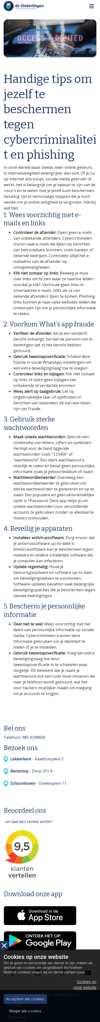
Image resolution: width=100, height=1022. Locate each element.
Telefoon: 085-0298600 (24, 737)
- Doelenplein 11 (37, 783)
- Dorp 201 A (30, 771)
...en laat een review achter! (28, 821)
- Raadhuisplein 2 (36, 759)
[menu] (91, 5)
